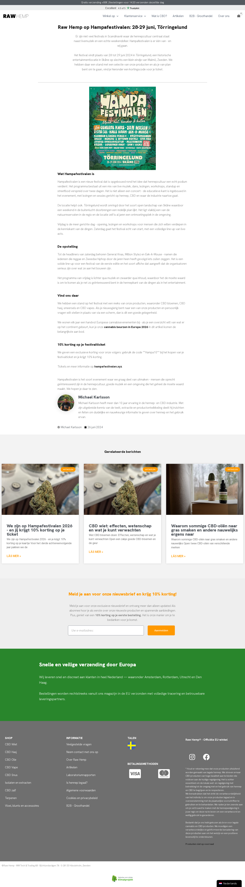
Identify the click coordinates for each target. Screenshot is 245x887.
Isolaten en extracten (18, 782)
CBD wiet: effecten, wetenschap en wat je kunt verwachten (120, 528)
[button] (116, 16)
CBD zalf (10, 790)
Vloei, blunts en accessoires (22, 806)
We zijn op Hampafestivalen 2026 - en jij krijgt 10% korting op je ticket (39, 530)
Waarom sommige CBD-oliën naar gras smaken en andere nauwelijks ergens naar (204, 530)
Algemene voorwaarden (81, 790)
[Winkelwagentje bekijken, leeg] (239, 16)
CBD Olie (10, 760)
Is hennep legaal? (77, 782)
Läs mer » (14, 556)
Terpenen (11, 798)
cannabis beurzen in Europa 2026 (126, 327)
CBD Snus (11, 775)
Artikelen (71, 767)
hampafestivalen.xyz (108, 366)
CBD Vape (11, 767)
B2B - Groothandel (78, 806)
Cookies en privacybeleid (82, 798)
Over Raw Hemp (76, 760)
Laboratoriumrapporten (81, 775)
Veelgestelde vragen (79, 744)
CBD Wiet (11, 744)
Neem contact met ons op (82, 752)
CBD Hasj (11, 752)
